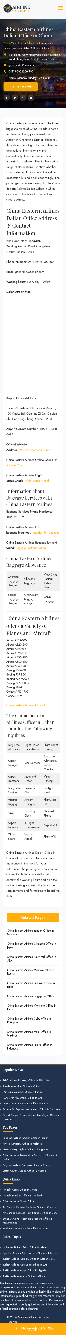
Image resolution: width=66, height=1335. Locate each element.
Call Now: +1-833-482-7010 (33, 1329)
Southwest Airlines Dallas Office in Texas (25, 1228)
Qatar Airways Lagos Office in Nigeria (24, 1171)
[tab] (60, 8)
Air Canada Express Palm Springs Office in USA (30, 1213)
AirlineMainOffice (14, 43)
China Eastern (35, 43)
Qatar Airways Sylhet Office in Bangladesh (26, 1149)
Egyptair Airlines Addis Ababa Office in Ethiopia (30, 1253)
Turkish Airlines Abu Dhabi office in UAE (25, 1265)
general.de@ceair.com (21, 65)
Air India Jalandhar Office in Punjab (23, 1092)
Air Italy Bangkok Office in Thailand (22, 1196)
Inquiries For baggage (45, 532)
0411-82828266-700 (21, 71)
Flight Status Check (37, 481)
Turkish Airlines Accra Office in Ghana (24, 1276)
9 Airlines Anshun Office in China (21, 1086)
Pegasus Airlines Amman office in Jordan (25, 1138)
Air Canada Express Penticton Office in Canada (29, 1207)
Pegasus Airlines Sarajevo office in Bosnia (26, 1165)
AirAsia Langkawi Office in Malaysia (23, 1144)
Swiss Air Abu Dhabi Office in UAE (23, 1098)
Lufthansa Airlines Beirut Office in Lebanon (26, 1247)
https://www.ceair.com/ (34, 450)
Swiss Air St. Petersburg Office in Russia (26, 1103)
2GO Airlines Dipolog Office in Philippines (27, 1080)
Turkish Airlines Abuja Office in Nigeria (24, 1270)
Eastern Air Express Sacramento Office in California (31, 1109)
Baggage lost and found (31, 548)
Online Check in (17, 465)
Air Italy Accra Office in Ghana (20, 1190)
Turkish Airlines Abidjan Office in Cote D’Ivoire (29, 1259)
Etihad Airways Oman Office (18, 1201)
